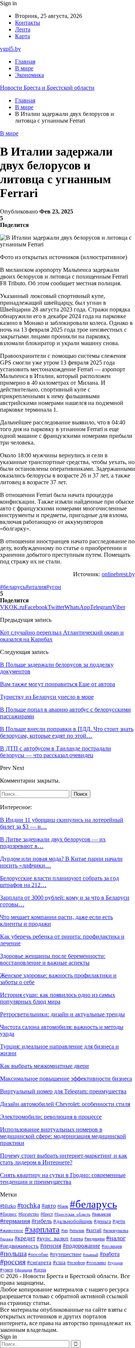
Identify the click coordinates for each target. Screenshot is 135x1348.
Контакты (27, 22)
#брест (46, 1214)
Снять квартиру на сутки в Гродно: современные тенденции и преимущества (63, 1178)
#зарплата (42, 1229)
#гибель (42, 1221)
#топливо (96, 1262)
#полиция (112, 1246)
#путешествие (65, 1254)
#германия (15, 1221)
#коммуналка (115, 1230)
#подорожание (81, 1245)
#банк (62, 1206)
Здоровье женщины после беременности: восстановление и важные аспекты (52, 959)
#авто (49, 1206)
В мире (24, 68)
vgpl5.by (10, 49)
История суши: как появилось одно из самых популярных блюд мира (57, 998)
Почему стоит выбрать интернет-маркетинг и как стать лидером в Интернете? (63, 1159)
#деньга (102, 1221)
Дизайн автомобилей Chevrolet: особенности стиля (65, 1104)
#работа (110, 1254)
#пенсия (50, 1245)
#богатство (28, 1214)
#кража (6, 1239)
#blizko (8, 1206)
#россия (13, 1262)
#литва (76, 1238)
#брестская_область (72, 1214)
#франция (23, 1270)
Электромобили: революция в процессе (51, 1117)
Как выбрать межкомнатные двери (44, 1066)
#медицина (94, 1238)
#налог (116, 1238)
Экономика (29, 75)
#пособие (38, 1254)
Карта (22, 36)
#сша (59, 1262)
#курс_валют (53, 1238)
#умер (6, 1269)
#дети (118, 1221)
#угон (53, 587)
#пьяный (90, 1254)
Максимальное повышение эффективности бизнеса (66, 1078)
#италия (36, 587)
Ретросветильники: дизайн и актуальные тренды (62, 1014)
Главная (25, 61)
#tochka (28, 1205)
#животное (11, 1230)
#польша (13, 1254)
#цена (40, 1269)
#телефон (76, 1263)
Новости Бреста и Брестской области (47, 88)
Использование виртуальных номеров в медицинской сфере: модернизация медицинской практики (63, 1136)
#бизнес (8, 1214)
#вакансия (101, 1214)
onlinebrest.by (118, 574)
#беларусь (13, 587)
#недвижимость (19, 1246)
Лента (22, 29)
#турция (115, 1263)
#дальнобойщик (72, 1221)
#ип (64, 1230)
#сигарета (39, 1262)
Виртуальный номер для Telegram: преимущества (63, 1091)
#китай (94, 1230)
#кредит (25, 1238)
